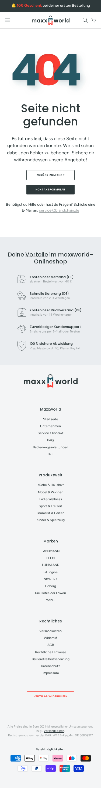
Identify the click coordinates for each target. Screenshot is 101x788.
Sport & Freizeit (50, 506)
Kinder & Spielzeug (51, 520)
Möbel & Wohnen (50, 492)
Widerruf (50, 638)
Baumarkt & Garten (50, 513)
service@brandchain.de (59, 210)
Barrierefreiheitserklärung (50, 659)
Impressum (51, 673)
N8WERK (50, 579)
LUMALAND (50, 565)
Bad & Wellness (50, 499)
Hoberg (50, 586)
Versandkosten (50, 631)
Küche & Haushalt (50, 485)
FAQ (50, 440)
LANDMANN (50, 551)
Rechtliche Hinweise (50, 652)
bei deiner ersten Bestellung (53, 5)
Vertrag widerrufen (51, 696)
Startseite (50, 419)
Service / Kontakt (51, 433)
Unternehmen (50, 426)
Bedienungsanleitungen (50, 447)
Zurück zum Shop (50, 175)
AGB (50, 645)
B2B (50, 454)
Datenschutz (50, 666)
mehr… (50, 600)
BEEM (50, 558)
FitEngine (50, 572)
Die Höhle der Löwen (50, 593)
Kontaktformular (50, 189)
